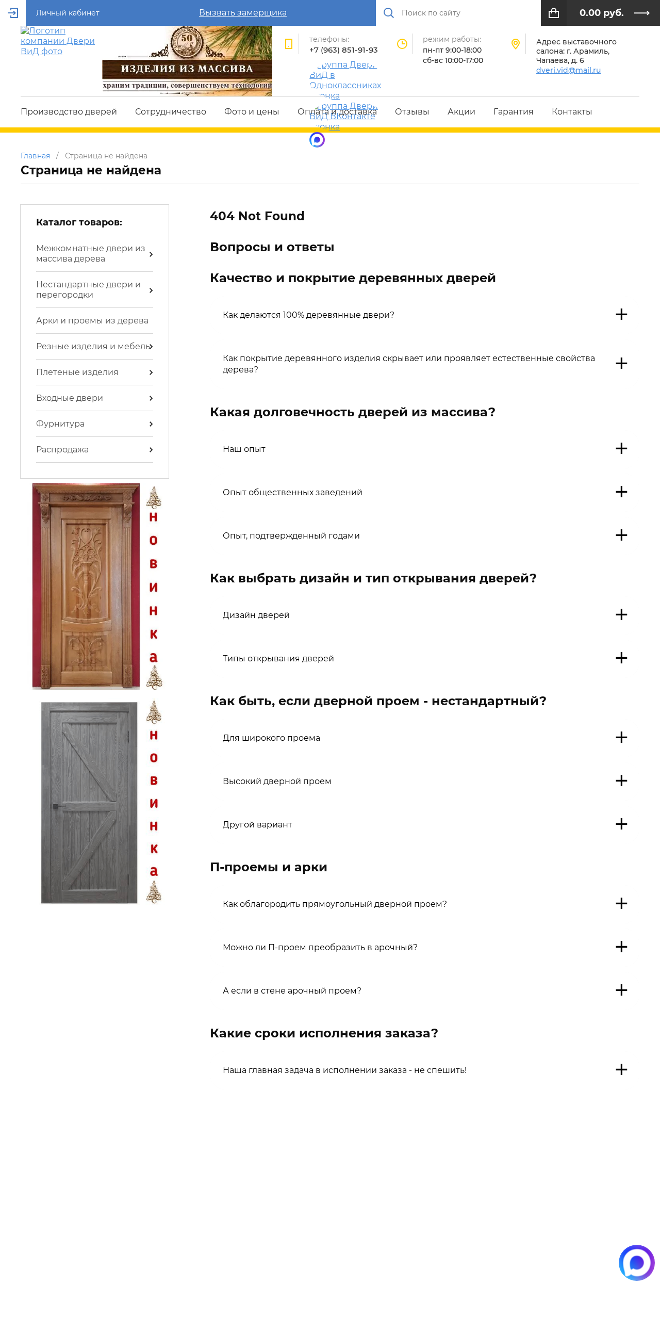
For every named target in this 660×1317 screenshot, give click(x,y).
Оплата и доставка (337, 112)
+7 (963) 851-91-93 (343, 50)
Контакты (572, 112)
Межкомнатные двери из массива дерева (90, 253)
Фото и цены (251, 112)
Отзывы (412, 112)
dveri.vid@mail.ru (568, 70)
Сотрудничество (170, 112)
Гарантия (513, 112)
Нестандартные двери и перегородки (88, 290)
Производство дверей (69, 112)
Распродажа (62, 449)
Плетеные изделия (77, 372)
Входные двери (69, 398)
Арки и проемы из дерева (92, 321)
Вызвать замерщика (243, 13)
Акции (461, 112)
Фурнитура (60, 424)
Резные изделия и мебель (93, 346)
